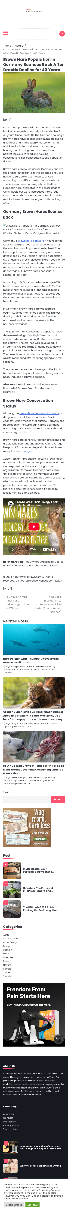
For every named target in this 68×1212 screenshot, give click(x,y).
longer (28, 451)
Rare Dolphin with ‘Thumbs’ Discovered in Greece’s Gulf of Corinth (31, 660)
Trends (7, 976)
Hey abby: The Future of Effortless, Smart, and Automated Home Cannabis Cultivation (41, 889)
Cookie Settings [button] (14, 1204)
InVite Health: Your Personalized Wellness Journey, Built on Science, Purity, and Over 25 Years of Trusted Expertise (40, 870)
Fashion (7, 949)
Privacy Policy (11, 1125)
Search (7, 792)
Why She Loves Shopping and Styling (40, 1166)
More (6, 961)
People (7, 968)
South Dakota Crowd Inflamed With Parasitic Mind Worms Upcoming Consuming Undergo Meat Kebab (33, 769)
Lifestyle (8, 957)
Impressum (9, 1121)
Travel (6, 972)
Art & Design (10, 942)
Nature (7, 965)
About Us (8, 1114)
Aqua (6, 934)
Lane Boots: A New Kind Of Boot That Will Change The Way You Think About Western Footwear (41, 1147)
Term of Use (10, 1129)
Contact (8, 1117)
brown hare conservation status (39, 413)
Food (6, 953)
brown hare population (32, 241)
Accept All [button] (32, 1204)
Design (7, 946)
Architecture (10, 938)
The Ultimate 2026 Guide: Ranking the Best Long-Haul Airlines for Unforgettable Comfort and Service (40, 909)
